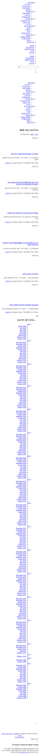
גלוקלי (28, 28)
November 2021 (21, 436)
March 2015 (22, 591)
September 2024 (21, 371)
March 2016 (22, 568)
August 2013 (22, 629)
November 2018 (21, 506)
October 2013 (22, 625)
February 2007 (21, 680)
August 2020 (22, 465)
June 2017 (23, 539)
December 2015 (21, 575)
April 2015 (22, 589)
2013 (28, 620)
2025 (28, 340)
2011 (28, 654)
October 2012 (22, 649)
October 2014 (22, 602)
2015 (28, 573)
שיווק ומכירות (26, 6)
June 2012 (23, 651)
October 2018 (22, 508)
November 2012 (21, 647)
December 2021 (21, 434)
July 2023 (23, 396)
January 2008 (22, 662)
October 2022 (22, 414)
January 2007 (22, 681)
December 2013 (21, 622)
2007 (28, 663)
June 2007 (23, 674)
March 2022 (22, 427)
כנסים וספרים (26, 38)
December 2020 (21, 458)
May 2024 (23, 378)
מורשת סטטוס (25, 33)
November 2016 (21, 553)
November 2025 (21, 344)
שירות (28, 24)
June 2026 (23, 330)
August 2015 (22, 582)
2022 (28, 409)
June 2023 (23, 398)
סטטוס (32, 45)
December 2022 (21, 411)
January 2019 (22, 501)
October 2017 (22, 532)
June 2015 (23, 586)
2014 (28, 597)
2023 (28, 386)
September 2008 (21, 660)
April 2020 (22, 472)
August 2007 (22, 671)
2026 (28, 324)
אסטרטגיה (31, 2)
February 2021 (21, 452)
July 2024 (23, 375)
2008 (28, 658)
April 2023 (22, 402)
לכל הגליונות (30, 42)
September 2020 (21, 463)
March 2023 (22, 404)
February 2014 (21, 616)
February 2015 (21, 593)
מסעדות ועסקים (25, 37)
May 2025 (23, 355)
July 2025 (23, 351)
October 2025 (22, 346)
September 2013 (21, 627)
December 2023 (21, 387)
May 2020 (23, 470)
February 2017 (21, 546)
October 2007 (22, 667)
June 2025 (23, 353)
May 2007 (23, 676)
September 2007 (21, 669)
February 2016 (21, 570)
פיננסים (28, 10)
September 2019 (21, 487)
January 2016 (22, 571)
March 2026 (22, 335)
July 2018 (23, 514)
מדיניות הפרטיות (24, 752)
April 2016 (22, 566)
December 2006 (21, 685)
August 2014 (22, 606)
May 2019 (23, 494)
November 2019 (21, 483)
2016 (28, 550)
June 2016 (23, 562)
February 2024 (21, 382)
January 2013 (22, 642)
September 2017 (21, 533)
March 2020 (22, 474)
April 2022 (22, 425)
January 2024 (22, 384)
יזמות (28, 31)
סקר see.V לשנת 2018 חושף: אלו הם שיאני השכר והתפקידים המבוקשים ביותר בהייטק (23, 183)
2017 (28, 526)
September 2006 (21, 689)
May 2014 (23, 611)
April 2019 (22, 496)
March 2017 (22, 544)
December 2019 (21, 481)
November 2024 (21, 367)
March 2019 (22, 497)
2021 (28, 432)
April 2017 (22, 542)
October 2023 (22, 391)
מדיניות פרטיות (19, 737)
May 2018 (23, 517)
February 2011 (21, 656)
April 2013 (22, 636)
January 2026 (22, 339)
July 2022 (23, 420)
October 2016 (22, 555)
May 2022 (23, 423)
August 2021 (22, 441)
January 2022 (22, 431)
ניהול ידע (27, 4)
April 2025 (22, 357)
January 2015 (22, 595)
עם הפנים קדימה (29, 26)
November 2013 (21, 624)
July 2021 (23, 443)
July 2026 (23, 328)
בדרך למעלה (26, 22)
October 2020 (22, 461)
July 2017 (23, 537)
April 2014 (22, 613)
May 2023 (23, 400)
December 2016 (21, 552)
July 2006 (23, 692)
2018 (28, 503)
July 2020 (23, 467)
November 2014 (21, 600)
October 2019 (22, 485)
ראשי (36, 134)
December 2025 (21, 342)
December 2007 (21, 665)
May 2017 (23, 541)
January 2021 (22, 454)
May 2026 (23, 331)
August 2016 (22, 559)
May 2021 (23, 447)
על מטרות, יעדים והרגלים (30, 274)
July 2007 (23, 672)
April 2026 (22, 333)
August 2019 (22, 488)
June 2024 (23, 377)
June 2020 (23, 469)
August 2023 (22, 395)
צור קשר (31, 53)
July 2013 (23, 631)
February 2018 (21, 523)
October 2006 (22, 687)
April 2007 (22, 678)
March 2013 (22, 638)
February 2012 (21, 653)
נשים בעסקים (26, 17)
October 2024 (22, 369)
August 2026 (22, 326)
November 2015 (21, 577)
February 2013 (21, 640)
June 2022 (23, 422)
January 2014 (22, 618)
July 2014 (23, 607)
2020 (28, 456)
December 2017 (21, 528)
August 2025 (22, 349)
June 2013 (23, 633)
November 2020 (21, 459)
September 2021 (21, 440)
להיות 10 (27, 15)
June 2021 (23, 445)
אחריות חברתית (25, 20)
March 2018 (22, 521)
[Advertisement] (19, 711)
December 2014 (21, 598)
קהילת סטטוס (30, 35)
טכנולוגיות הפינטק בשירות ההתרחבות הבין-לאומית (22, 213)
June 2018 (23, 515)
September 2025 (21, 348)
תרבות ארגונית (29, 19)
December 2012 (21, 645)
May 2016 (23, 564)
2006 (28, 683)
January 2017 (22, 548)
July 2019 (23, 490)
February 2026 (21, 337)
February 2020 (21, 476)
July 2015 (23, 584)
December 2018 (21, 505)
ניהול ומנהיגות (30, 11)
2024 (28, 364)
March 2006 (22, 696)
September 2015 (21, 580)
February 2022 (21, 429)
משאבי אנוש (26, 8)
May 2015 (23, 588)
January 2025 (22, 362)
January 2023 (22, 407)
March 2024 (22, 380)
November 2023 (21, 389)
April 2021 (22, 449)
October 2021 (22, 438)
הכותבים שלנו (30, 47)
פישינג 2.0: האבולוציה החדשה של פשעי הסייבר (23, 305)
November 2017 (21, 530)
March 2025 (22, 358)
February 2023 (21, 405)
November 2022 (21, 413)
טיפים (28, 40)
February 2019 (21, 499)
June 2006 (23, 694)
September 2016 (21, 557)
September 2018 (21, 510)
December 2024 (21, 366)
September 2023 (21, 393)
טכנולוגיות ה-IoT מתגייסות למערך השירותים (24, 154)
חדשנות (28, 29)
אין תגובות (8, 163)
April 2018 (22, 519)
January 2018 (22, 524)
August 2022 (22, 418)
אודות (32, 51)
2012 (28, 644)
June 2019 (23, 492)
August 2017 (22, 535)
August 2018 (22, 512)
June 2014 (23, 609)
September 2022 (21, 416)
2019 (32, 134)
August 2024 (22, 373)
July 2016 (23, 561)
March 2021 (22, 450)
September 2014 (21, 604)
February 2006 (21, 698)
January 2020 (22, 478)
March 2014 (22, 615)
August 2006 (22, 690)
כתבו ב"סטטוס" (29, 49)
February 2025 (21, 360)
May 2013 (23, 635)
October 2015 (22, 579)
